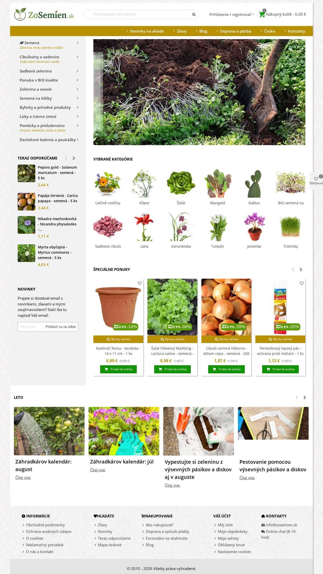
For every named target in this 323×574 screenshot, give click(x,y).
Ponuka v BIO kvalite (39, 80)
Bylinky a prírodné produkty (45, 107)
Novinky (105, 531)
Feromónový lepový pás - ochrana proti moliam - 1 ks (280, 351)
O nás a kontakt (39, 551)
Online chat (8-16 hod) (278, 534)
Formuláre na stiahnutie (166, 538)
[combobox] (136, 14)
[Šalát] (181, 182)
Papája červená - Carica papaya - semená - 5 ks (58, 198)
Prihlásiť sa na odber (61, 327)
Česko (269, 31)
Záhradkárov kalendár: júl (122, 461)
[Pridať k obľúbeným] (140, 283)
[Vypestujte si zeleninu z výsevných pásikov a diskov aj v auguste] (198, 430)
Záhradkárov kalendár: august (43, 465)
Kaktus (254, 202)
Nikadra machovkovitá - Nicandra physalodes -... (57, 224)
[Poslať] (194, 14)
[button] (66, 158)
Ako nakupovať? (159, 524)
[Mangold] (217, 182)
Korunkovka (181, 246)
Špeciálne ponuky (111, 269)
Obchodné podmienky (45, 524)
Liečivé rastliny (107, 202)
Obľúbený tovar (231, 544)
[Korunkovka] (181, 225)
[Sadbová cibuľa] (107, 225)
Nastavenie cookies (234, 551)
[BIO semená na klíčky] (290, 182)
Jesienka (254, 246)
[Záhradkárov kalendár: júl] (124, 430)
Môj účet (225, 524)
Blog (203, 31)
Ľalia (144, 246)
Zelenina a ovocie (36, 89)
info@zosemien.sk (281, 524)
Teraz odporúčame (37, 158)
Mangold (217, 202)
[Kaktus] (254, 182)
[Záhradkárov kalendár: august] (49, 430)
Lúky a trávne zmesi (38, 116)
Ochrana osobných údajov (49, 531)
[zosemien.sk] (44, 14)
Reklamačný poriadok (45, 544)
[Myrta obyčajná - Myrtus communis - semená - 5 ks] (26, 253)
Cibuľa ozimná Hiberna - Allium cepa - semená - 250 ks (226, 353)
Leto (18, 397)
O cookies (34, 538)
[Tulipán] (217, 225)
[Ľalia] (144, 225)
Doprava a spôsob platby (167, 531)
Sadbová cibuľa (108, 246)
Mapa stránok (110, 544)
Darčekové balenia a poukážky (48, 139)
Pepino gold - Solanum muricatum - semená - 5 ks (57, 172)
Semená (41, 44)
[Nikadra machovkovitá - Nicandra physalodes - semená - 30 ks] (26, 225)
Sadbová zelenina (36, 70)
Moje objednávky (233, 531)
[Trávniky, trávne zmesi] (290, 225)
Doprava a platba (235, 31)
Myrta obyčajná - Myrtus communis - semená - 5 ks (54, 252)
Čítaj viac (23, 477)
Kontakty (296, 31)
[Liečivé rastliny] (107, 182)
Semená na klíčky (36, 98)
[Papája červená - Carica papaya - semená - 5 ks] (26, 202)
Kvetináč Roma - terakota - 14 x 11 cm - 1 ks (118, 351)
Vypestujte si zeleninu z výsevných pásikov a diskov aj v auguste (198, 469)
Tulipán (217, 246)
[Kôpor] (144, 182)
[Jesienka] (254, 225)
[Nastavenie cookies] (215, 551)
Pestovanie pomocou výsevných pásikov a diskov (272, 465)
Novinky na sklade (147, 31)
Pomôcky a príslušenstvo (43, 127)
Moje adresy (228, 538)
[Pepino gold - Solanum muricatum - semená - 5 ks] (26, 173)
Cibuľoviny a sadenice (40, 59)
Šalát (181, 202)
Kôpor (145, 202)
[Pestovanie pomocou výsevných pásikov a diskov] (273, 430)
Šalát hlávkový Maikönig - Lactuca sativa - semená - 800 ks (172, 353)
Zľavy (181, 31)
